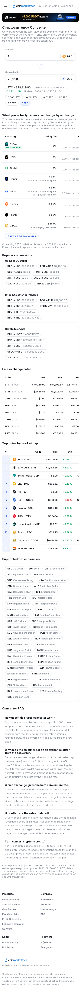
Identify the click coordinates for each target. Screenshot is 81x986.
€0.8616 (58, 398)
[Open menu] (5, 6)
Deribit (14, 178)
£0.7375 (75, 419)
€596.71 (58, 405)
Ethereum (27, 467)
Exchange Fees (11, 899)
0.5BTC (12, 103)
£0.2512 (75, 433)
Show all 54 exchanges (22, 236)
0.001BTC (32, 97)
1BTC (25, 103)
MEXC (13, 191)
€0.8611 (58, 419)
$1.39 (42, 412)
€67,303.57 (56, 384)
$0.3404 (40, 433)
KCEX (13, 157)
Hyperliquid (29, 524)
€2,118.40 (57, 391)
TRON (24, 516)
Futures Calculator (13, 923)
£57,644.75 (73, 384)
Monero (26, 548)
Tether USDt (29, 475)
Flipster (14, 214)
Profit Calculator (11, 919)
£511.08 (75, 405)
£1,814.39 (74, 391)
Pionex (14, 203)
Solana (25, 507)
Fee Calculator (10, 914)
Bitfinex (14, 144)
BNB (23, 483)
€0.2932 (58, 433)
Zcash (25, 532)
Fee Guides (47, 899)
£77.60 (76, 426)
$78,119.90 (38, 384)
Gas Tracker (9, 909)
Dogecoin (28, 540)
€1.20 (59, 412)
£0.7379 (75, 398)
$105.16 (40, 426)
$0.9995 (40, 419)
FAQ (42, 914)
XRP (23, 491)
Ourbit (13, 168)
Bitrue (13, 225)
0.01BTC (48, 97)
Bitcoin (25, 459)
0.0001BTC (14, 97)
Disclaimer (8, 947)
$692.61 (40, 405)
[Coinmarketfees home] (22, 6)
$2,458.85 (39, 391)
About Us (45, 904)
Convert (7, 928)
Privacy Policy (10, 942)
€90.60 (59, 426)
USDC (26, 499)
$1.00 (42, 398)
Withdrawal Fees (12, 904)
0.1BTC (63, 97)
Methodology (48, 909)
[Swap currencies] (40, 65)
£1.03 (77, 412)
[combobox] (58, 6)
